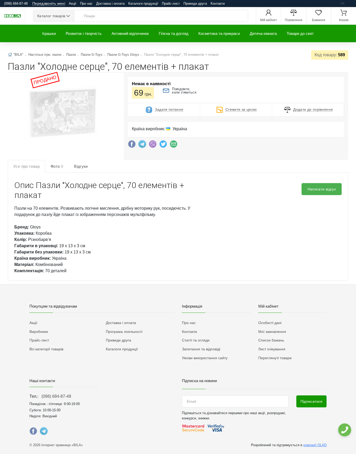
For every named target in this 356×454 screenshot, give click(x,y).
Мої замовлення (272, 331)
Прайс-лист (171, 3)
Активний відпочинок (130, 33)
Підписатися (311, 401)
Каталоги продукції (143, 3)
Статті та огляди (196, 340)
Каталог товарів (51, 16)
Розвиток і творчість (84, 33)
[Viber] (153, 145)
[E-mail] (173, 145)
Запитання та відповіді (201, 349)
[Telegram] (142, 145)
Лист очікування (271, 349)
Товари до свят (300, 33)
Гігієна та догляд (173, 33)
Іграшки (49, 33)
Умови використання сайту (205, 358)
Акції (72, 3)
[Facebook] (132, 145)
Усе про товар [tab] (26, 166)
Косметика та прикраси (219, 33)
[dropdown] (344, 430)
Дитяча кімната (263, 33)
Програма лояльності (124, 331)
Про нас (86, 3)
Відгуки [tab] (81, 166)
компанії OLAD (315, 445)
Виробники (38, 331)
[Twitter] (163, 145)
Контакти (218, 3)
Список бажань (271, 340)
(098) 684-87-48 (56, 396)
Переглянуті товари (275, 358)
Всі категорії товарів (46, 349)
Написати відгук (322, 189)
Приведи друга (195, 3)
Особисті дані (269, 323)
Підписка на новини (199, 380)
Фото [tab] (57, 166)
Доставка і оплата (110, 3)
